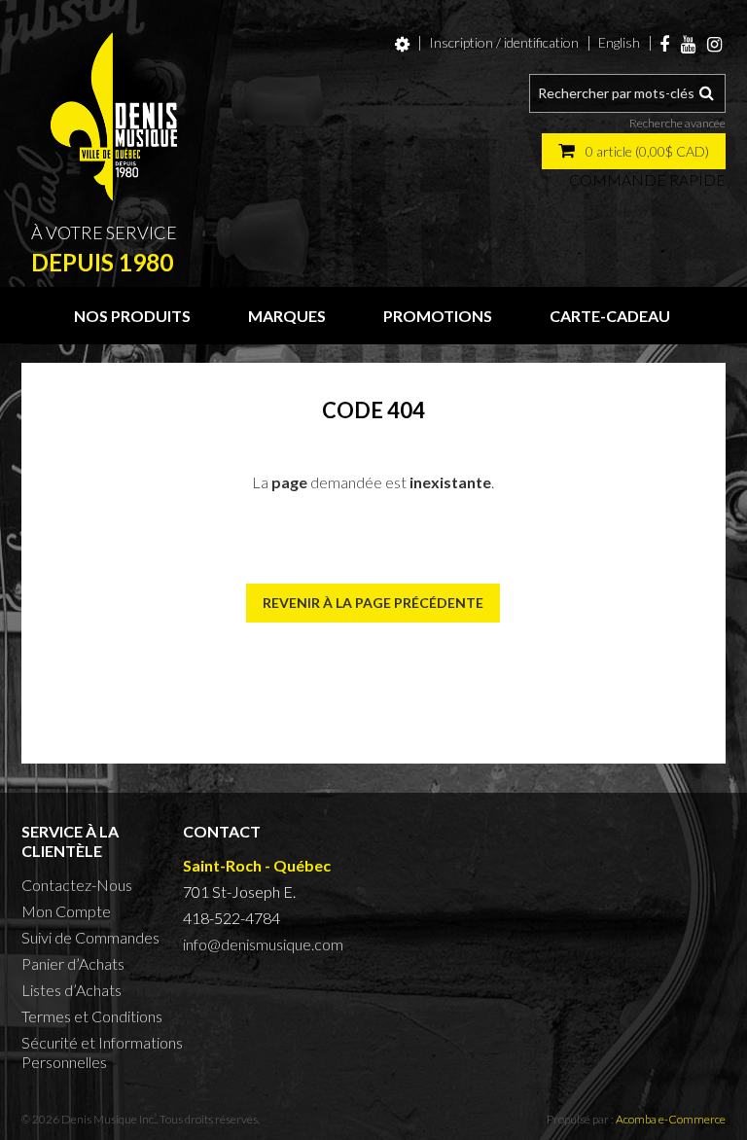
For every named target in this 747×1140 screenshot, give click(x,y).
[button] (634, 151)
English (619, 42)
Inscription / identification (504, 42)
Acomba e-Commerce (671, 1119)
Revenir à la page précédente (373, 602)
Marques (287, 315)
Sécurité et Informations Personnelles (102, 1052)
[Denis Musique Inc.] (113, 116)
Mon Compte (66, 911)
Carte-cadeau (610, 315)
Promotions (437, 315)
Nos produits (132, 315)
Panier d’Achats (72, 963)
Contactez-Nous (76, 884)
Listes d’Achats (71, 989)
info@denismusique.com (263, 944)
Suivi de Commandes (90, 937)
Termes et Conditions (91, 1016)
